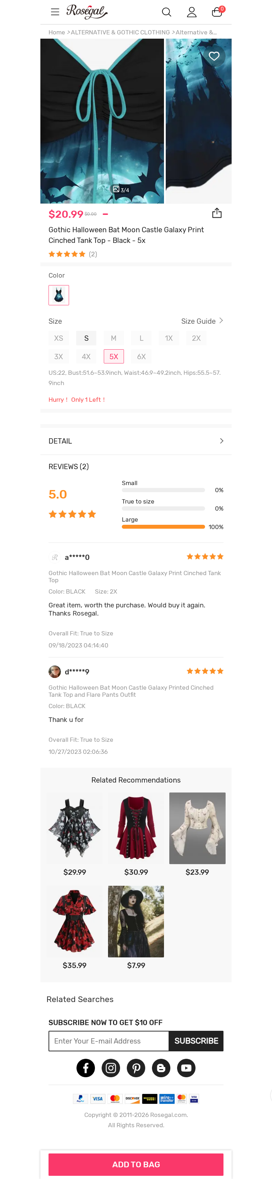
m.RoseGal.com (93, 12)
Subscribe (197, 1041)
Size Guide (198, 321)
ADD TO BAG (136, 1164)
